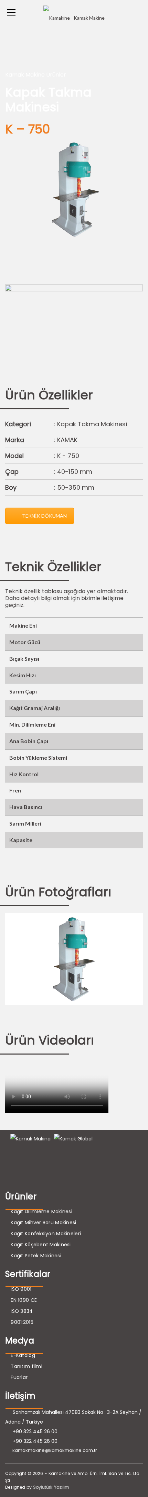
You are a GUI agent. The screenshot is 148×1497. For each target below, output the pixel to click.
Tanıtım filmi (26, 1366)
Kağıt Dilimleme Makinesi (41, 1211)
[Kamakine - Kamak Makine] (74, 12)
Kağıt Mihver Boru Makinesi (43, 1222)
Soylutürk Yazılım (51, 1487)
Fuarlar (19, 1377)
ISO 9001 (21, 1289)
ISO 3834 (22, 1311)
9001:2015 (22, 1322)
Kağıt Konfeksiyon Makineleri (46, 1233)
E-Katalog (23, 1355)
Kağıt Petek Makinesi (36, 1255)
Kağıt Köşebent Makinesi (41, 1244)
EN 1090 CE (24, 1300)
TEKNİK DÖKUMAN (44, 516)
